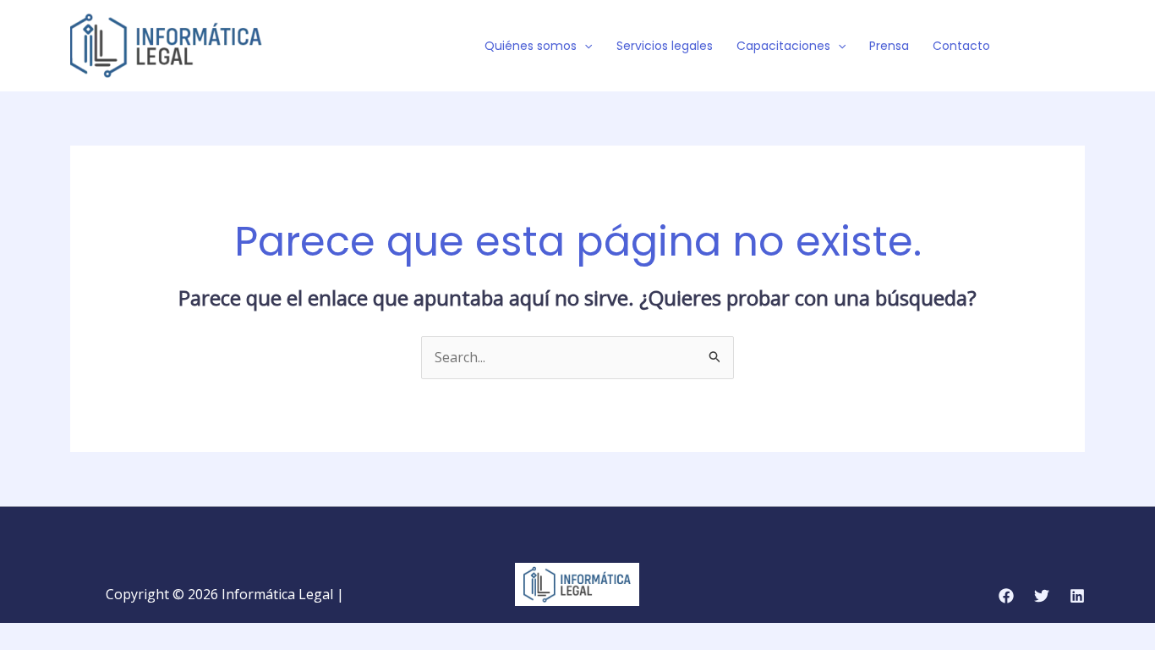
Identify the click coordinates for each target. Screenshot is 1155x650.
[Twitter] (1051, 46)
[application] (584, 45)
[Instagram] (1077, 46)
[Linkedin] (1077, 595)
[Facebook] (1026, 46)
